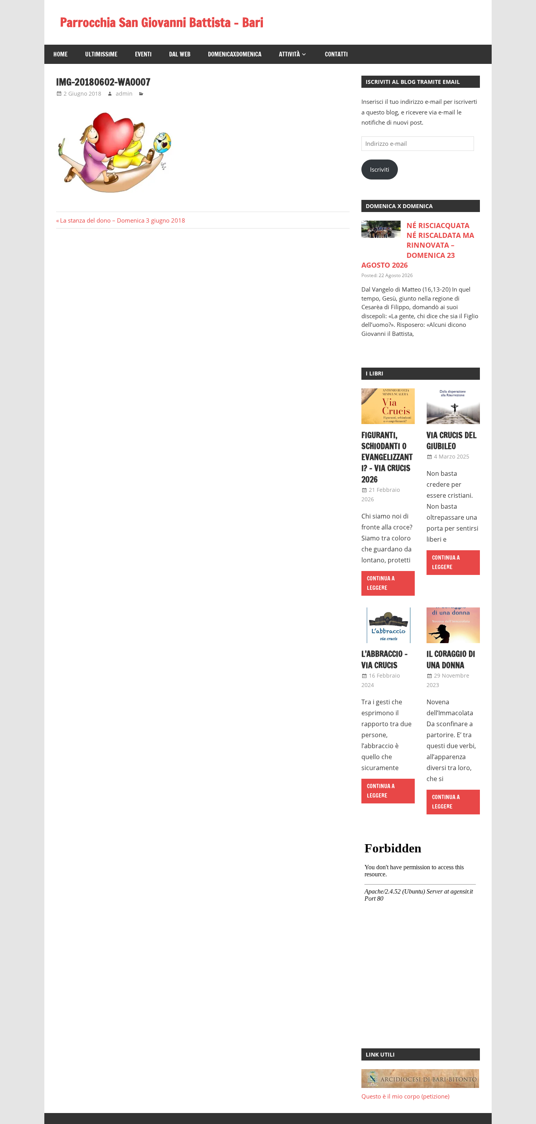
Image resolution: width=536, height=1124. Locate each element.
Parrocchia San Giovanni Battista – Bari (161, 22)
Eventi (143, 54)
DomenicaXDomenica (234, 54)
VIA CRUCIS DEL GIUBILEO (451, 441)
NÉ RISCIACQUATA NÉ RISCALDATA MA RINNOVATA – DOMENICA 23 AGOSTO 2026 (417, 245)
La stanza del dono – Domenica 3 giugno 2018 (122, 220)
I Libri (374, 373)
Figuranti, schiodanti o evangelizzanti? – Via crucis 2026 (387, 457)
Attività (289, 54)
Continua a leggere (381, 583)
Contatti (336, 54)
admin (124, 93)
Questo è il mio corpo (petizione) (405, 1096)
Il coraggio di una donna (451, 659)
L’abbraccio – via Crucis (384, 659)
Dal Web (179, 54)
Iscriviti (379, 169)
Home (60, 54)
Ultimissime (101, 54)
